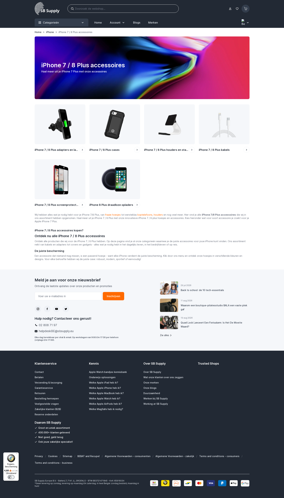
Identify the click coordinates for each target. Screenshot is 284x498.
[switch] (11, 477)
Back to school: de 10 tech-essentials (202, 290)
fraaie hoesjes (113, 214)
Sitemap (67, 456)
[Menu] (17, 454)
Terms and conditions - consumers (219, 456)
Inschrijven (113, 296)
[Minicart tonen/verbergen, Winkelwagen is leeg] (246, 9)
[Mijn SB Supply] (230, 8)
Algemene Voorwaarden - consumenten (127, 456)
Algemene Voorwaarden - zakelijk (175, 456)
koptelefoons (144, 214)
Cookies (53, 456)
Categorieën (51, 22)
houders (158, 214)
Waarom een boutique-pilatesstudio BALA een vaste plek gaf (214, 307)
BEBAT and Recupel (88, 456)
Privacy (39, 456)
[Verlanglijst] (237, 8)
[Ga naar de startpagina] (47, 8)
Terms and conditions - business (53, 462)
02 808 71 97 (48, 325)
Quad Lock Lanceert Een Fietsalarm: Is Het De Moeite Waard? (211, 324)
